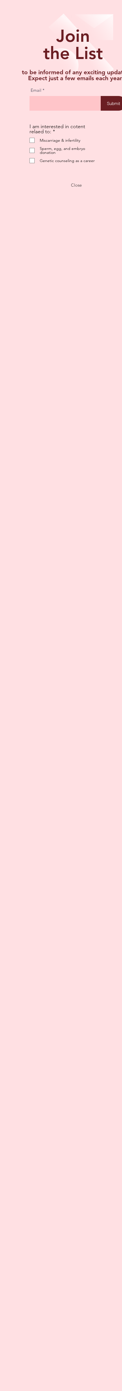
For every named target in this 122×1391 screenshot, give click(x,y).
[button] (76, 185)
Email (36, 90)
